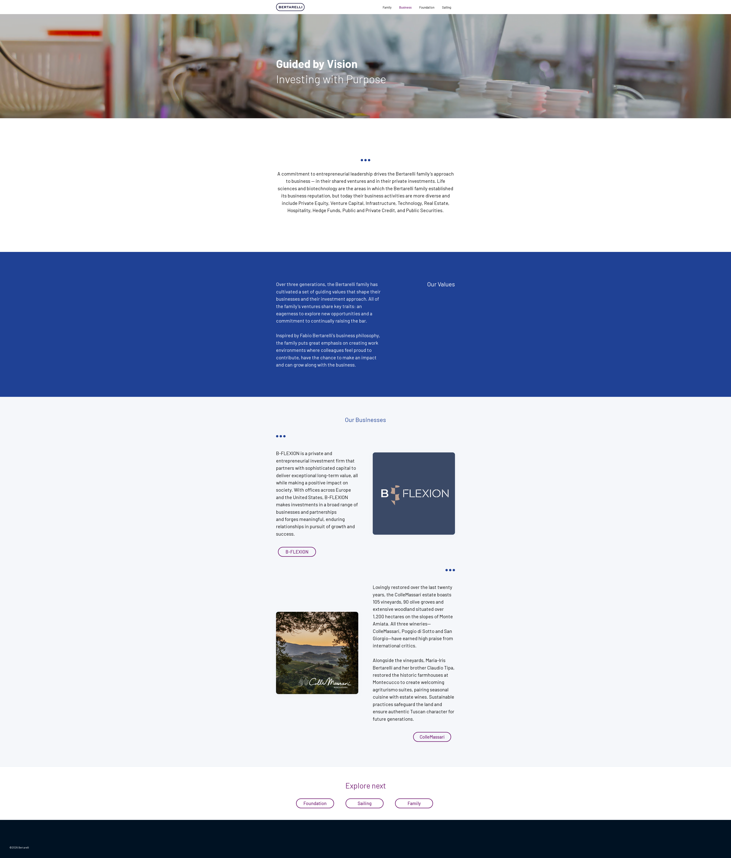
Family (387, 7)
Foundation (426, 7)
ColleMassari (432, 737)
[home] (300, 7)
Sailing (446, 7)
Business (405, 7)
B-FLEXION (297, 551)
